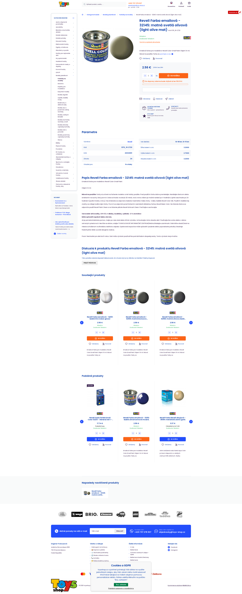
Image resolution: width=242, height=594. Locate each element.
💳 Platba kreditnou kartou (100, 561)
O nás (132, 547)
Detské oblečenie (61, 35)
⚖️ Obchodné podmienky (99, 553)
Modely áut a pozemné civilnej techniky (63, 110)
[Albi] (62, 514)
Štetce (60, 140)
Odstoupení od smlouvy (99, 547)
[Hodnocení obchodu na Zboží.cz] (235, 12)
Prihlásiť (119, 531)
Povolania (59, 149)
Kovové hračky (61, 69)
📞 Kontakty (95, 558)
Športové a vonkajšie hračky (62, 163)
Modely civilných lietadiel (63, 116)
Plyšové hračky (61, 146)
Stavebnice (59, 167)
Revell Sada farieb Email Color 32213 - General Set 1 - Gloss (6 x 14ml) (100, 419)
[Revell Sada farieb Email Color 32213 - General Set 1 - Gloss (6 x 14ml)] (100, 397)
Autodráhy (59, 27)
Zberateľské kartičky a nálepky (63, 158)
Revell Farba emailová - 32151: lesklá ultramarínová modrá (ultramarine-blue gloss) (136, 419)
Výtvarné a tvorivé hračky (62, 174)
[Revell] (187, 38)
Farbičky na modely (126, 15)
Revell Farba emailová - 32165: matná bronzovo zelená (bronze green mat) (136, 318)
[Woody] (179, 514)
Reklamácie (134, 550)
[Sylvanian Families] (150, 514)
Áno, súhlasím (121, 584)
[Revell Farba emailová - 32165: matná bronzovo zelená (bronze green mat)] (136, 297)
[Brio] (92, 514)
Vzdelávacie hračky (62, 178)
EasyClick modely (63, 92)
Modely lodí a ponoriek (62, 131)
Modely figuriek (63, 95)
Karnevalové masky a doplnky (63, 65)
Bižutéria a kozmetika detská (63, 31)
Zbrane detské (60, 181)
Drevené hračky (61, 41)
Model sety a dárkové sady (62, 104)
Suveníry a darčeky (62, 170)
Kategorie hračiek (93, 15)
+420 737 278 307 (135, 3)
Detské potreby (61, 38)
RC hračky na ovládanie (60, 153)
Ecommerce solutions (175, 585)
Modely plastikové (109, 15)
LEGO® (58, 72)
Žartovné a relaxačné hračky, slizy (63, 185)
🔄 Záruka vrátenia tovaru (99, 555)
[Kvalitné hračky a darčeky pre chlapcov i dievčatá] (82, 14)
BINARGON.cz (187, 585)
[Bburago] (77, 514)
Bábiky (58, 143)
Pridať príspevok (90, 263)
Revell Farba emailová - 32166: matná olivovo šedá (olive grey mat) (172, 318)
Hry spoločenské (61, 58)
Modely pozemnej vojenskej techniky (64, 136)
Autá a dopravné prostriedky (61, 23)
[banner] (64, 5)
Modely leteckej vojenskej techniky (64, 126)
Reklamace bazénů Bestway (139, 557)
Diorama (60, 84)
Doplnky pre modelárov (62, 88)
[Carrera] (106, 514)
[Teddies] (165, 514)
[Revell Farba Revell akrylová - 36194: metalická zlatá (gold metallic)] (173, 397)
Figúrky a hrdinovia (62, 47)
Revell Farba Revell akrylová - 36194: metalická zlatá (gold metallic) (173, 419)
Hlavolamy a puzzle (62, 50)
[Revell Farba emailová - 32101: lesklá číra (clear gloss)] (100, 297)
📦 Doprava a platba (98, 550)
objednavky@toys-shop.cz (136, 5)
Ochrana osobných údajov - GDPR (139, 554)
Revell (130, 142)
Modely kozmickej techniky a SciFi (63, 121)
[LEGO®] (136, 514)
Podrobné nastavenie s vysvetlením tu (121, 588)
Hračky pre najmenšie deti (63, 54)
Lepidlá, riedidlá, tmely (63, 99)
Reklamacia (134, 560)
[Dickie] (121, 514)
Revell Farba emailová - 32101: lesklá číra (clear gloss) (100, 318)
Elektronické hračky (62, 44)
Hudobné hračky (61, 61)
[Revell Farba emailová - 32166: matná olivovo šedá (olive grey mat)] (173, 297)
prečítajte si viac (165, 54)
